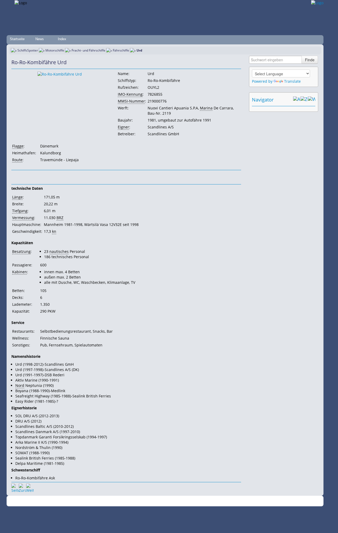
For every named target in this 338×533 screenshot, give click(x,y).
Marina (206, 107)
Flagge (18, 146)
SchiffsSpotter (27, 50)
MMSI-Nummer (131, 101)
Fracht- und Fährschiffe (88, 50)
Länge (17, 197)
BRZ (60, 217)
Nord (19, 385)
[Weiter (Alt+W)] (311, 99)
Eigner (123, 126)
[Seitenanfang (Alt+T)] (15, 487)
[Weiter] (30, 487)
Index (62, 39)
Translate (292, 81)
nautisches (59, 251)
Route (17, 159)
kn (54, 231)
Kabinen (19, 271)
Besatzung (21, 251)
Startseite (17, 39)
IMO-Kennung (130, 94)
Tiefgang (19, 210)
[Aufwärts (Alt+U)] (297, 99)
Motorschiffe (54, 50)
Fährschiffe (121, 50)
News (39, 39)
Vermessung (23, 217)
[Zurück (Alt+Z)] (304, 99)
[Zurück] (22, 487)
